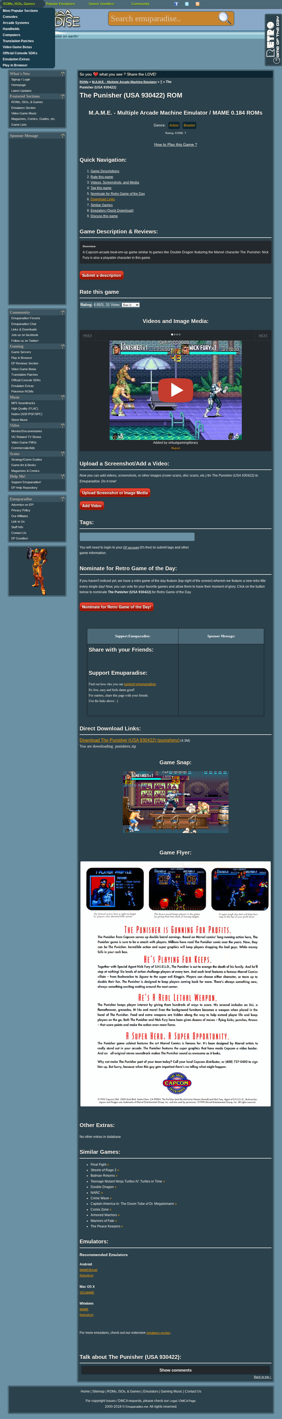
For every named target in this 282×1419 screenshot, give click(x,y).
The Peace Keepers (107, 1226)
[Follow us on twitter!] (186, 4)
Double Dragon (103, 1187)
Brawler (189, 125)
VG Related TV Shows (26, 437)
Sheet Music (19, 419)
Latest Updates (21, 90)
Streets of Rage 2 (105, 1170)
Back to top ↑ (263, 1376)
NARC (97, 1193)
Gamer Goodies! (101, 4)
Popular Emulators (60, 4)
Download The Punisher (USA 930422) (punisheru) (130, 740)
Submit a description (101, 275)
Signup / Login (20, 79)
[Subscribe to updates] (197, 4)
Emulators (150, 1391)
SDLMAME (87, 1292)
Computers (11, 35)
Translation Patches (18, 41)
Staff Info (17, 527)
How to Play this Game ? (175, 144)
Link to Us (18, 521)
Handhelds (11, 29)
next (263, 335)
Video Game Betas (17, 47)
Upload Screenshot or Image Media (115, 492)
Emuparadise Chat (23, 324)
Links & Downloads (24, 329)
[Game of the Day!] (273, 40)
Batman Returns (104, 1176)
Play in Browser (15, 65)
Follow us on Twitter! (25, 340)
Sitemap (98, 1391)
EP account (131, 547)
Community (140, 4)
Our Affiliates (19, 516)
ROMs (84, 82)
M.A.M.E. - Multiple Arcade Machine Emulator (124, 82)
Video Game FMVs (24, 442)
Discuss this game (104, 216)
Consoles (10, 17)
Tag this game (101, 188)
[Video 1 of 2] (175, 390)
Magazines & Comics (25, 470)
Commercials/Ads (23, 448)
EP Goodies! (19, 538)
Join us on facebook (24, 335)
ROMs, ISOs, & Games (27, 102)
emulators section (158, 1332)
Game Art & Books (23, 465)
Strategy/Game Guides (26, 459)
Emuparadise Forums (25, 318)
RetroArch (86, 1275)
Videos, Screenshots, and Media (115, 182)
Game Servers (21, 352)
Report (175, 448)
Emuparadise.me (137, 1406)
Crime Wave (101, 1198)
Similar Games (102, 205)
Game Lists (19, 124)
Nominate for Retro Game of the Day (118, 194)
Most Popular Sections (20, 11)
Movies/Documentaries (26, 431)
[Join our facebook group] (176, 4)
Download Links (103, 199)
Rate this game (102, 177)
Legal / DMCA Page (183, 1400)
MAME (84, 1309)
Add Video (92, 505)
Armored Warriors (105, 1215)
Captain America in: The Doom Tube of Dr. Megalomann (134, 1204)
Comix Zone (101, 1209)
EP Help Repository (24, 487)
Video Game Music (24, 113)
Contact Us (18, 532)
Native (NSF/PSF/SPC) (26, 414)
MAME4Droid (88, 1270)
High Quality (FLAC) (24, 408)
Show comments (175, 1370)
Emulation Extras (16, 59)
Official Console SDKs (20, 53)
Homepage (18, 85)
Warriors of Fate (104, 1221)
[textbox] (171, 18)
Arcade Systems (16, 23)
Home (85, 1391)
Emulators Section (23, 107)
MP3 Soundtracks (23, 403)
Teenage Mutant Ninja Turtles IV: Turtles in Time (128, 1181)
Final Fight (100, 1165)
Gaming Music (171, 1391)
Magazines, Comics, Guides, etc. (33, 118)
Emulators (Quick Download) (112, 211)
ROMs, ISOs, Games (19, 4)
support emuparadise (140, 684)
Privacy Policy (20, 510)
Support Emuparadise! (26, 482)
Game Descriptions (105, 171)
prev (87, 335)
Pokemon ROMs (22, 391)
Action (174, 125)
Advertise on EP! (22, 504)
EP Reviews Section (24, 363)
